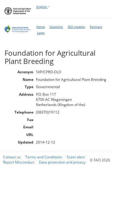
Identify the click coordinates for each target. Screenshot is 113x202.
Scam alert (76, 156)
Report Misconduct (18, 162)
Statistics (56, 27)
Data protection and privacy (62, 162)
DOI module (76, 27)
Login (41, 33)
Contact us (12, 156)
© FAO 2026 (100, 159)
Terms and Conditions (43, 156)
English (42, 7)
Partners (96, 27)
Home (40, 27)
